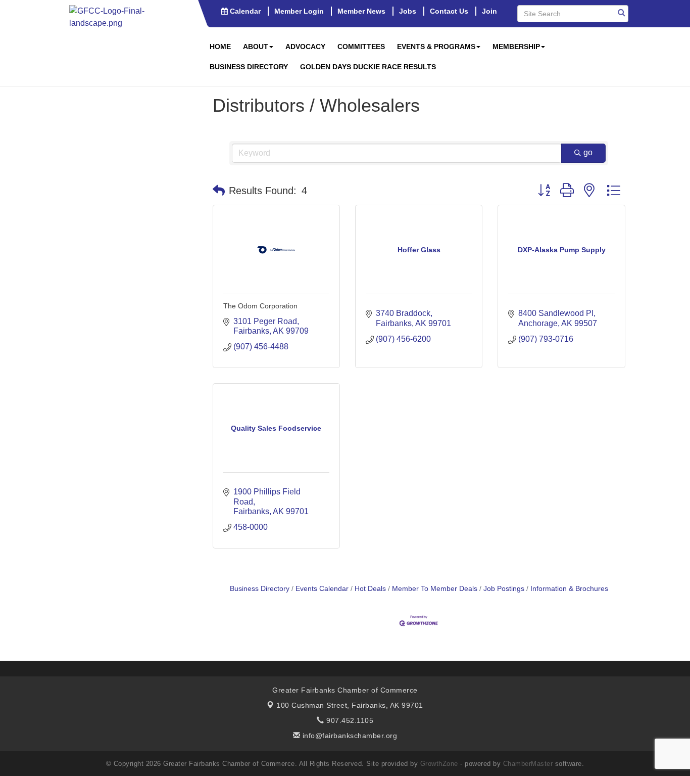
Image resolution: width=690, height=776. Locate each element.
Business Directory (249, 67)
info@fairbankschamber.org (348, 736)
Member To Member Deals (434, 588)
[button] (219, 190)
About (255, 46)
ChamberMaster (528, 763)
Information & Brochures (569, 588)
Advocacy (305, 46)
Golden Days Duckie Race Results (368, 67)
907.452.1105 (348, 720)
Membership (516, 46)
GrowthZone (439, 763)
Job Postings (503, 588)
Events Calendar (322, 588)
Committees (361, 46)
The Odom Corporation (260, 306)
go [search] (588, 152)
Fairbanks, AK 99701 (349, 705)
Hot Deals (370, 588)
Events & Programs (436, 46)
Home (220, 46)
